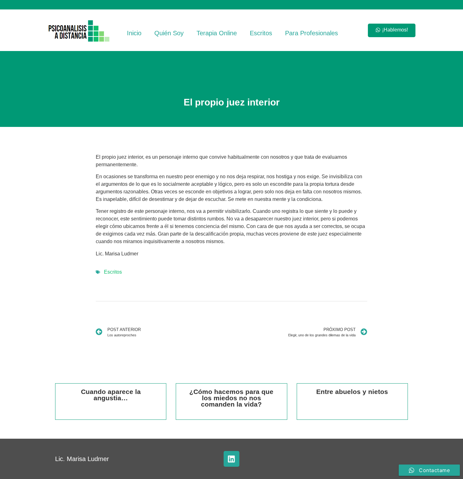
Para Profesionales (311, 33)
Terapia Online (217, 33)
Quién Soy (169, 33)
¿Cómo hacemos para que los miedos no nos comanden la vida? (231, 398)
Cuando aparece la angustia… (111, 395)
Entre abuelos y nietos (352, 391)
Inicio (134, 33)
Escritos (261, 33)
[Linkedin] (231, 459)
